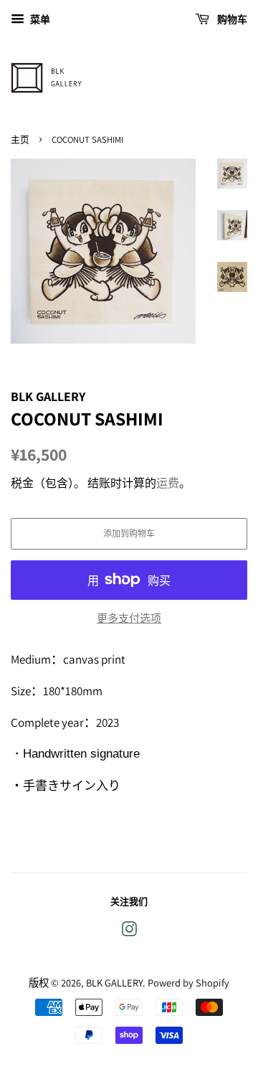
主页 (20, 139)
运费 (167, 483)
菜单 (39, 19)
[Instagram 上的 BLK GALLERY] (129, 931)
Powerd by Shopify (188, 982)
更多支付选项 (129, 618)
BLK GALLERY (114, 982)
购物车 (231, 19)
